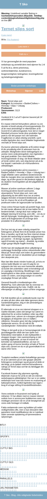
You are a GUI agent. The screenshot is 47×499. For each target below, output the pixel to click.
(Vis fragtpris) (13, 40)
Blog (13, 495)
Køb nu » (23, 54)
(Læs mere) (6, 35)
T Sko (23, 4)
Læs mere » (23, 47)
